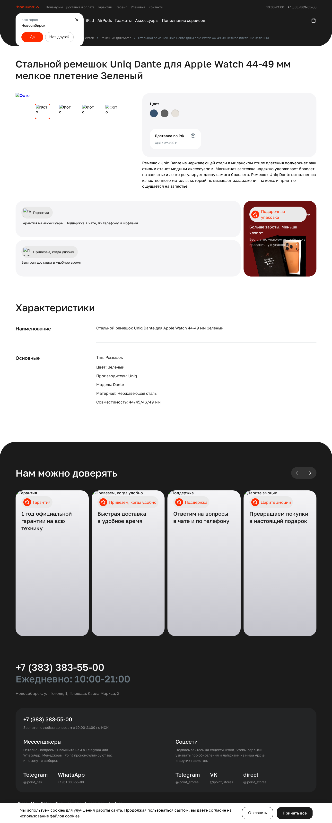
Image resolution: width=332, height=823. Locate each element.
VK (213, 774)
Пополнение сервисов (183, 20)
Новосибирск (25, 7)
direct (251, 774)
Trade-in (121, 7)
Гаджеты (123, 20)
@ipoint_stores (187, 782)
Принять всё (295, 813)
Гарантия (105, 7)
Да (32, 37)
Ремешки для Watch (116, 38)
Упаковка (138, 7)
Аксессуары (146, 20)
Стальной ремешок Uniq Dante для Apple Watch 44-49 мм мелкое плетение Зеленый (203, 38)
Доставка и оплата (80, 7)
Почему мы (54, 7)
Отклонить (257, 813)
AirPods (104, 20)
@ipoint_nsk (32, 782)
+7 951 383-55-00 (71, 782)
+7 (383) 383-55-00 (302, 7)
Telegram (35, 774)
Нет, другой (59, 37)
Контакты (156, 7)
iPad (90, 20)
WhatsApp (71, 774)
